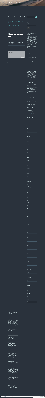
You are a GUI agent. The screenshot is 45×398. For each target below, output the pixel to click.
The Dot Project (29, 272)
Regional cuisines (29, 248)
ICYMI (27, 101)
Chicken (30, 97)
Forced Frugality (29, 181)
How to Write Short (29, 100)
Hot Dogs (28, 186)
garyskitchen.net (15, 3)
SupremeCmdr (15, 15)
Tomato (28, 282)
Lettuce (27, 200)
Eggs (33, 97)
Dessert (28, 173)
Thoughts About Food (19, 42)
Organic (28, 221)
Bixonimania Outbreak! (30, 82)
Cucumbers (28, 168)
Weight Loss (28, 117)
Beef (27, 131)
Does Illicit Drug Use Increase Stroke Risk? (31, 34)
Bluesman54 (28, 136)
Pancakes (28, 224)
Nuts (27, 219)
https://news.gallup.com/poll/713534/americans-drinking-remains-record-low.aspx (32, 52)
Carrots (27, 149)
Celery (27, 152)
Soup (27, 264)
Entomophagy (28, 178)
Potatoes (28, 240)
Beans (27, 97)
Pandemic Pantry (29, 226)
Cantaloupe (28, 147)
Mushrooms (28, 218)
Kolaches (28, 197)
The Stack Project (29, 274)
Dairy (27, 171)
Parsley (27, 229)
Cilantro (28, 160)
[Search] (36, 17)
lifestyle (28, 103)
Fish (27, 179)
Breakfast (28, 139)
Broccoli (28, 141)
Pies (27, 237)
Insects (27, 192)
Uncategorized (29, 114)
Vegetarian (28, 290)
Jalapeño (28, 195)
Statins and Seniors (29, 56)
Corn (27, 163)
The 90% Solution (29, 110)
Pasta (27, 232)
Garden (27, 184)
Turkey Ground (28, 285)
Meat (30, 103)
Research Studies (29, 107)
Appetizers (28, 123)
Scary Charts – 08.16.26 (30, 70)
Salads (33, 107)
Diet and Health (11, 43)
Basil (27, 128)
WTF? (32, 117)
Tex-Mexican (28, 266)
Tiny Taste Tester (29, 113)
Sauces (27, 258)
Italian (30, 101)
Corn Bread (28, 165)
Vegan (32, 114)
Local (27, 205)
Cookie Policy (13, 396)
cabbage (28, 144)
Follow (28, 27)
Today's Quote (34, 113)
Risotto (27, 253)
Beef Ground (28, 133)
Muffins (27, 216)
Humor (34, 100)
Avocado (28, 125)
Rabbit (27, 245)
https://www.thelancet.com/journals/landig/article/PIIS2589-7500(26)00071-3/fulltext (32, 88)
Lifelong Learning (34, 101)
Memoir (34, 104)
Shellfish (28, 261)
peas (27, 234)
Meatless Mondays (12, 42)
